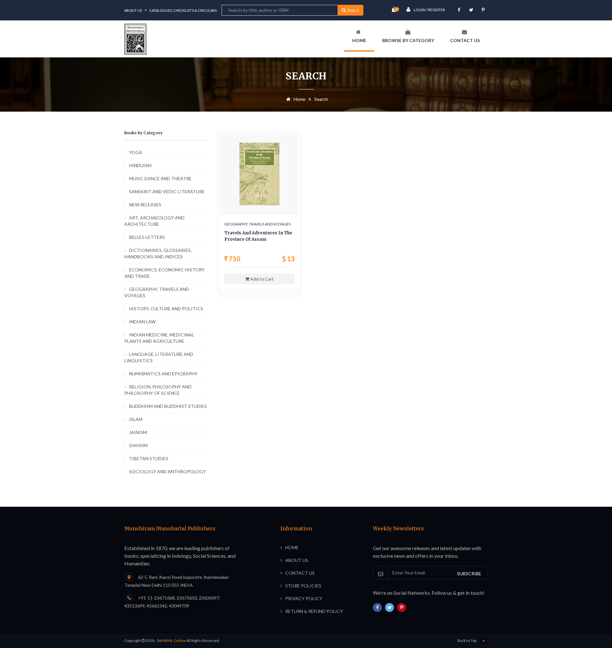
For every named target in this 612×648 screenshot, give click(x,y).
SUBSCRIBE (469, 573)
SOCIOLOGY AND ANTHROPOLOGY (167, 471)
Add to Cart (261, 279)
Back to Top (467, 640)
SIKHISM (138, 445)
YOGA (135, 152)
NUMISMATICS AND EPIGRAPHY (163, 373)
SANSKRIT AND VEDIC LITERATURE (167, 191)
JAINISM (138, 432)
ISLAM (135, 419)
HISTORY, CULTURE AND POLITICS (166, 308)
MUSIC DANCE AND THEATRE (160, 178)
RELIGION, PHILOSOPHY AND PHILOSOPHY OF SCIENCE (158, 390)
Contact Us (465, 40)
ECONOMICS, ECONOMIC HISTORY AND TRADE (164, 273)
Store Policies (303, 585)
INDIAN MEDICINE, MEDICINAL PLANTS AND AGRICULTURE (159, 338)
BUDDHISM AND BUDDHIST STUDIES (168, 406)
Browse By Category (408, 40)
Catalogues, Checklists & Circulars (183, 10)
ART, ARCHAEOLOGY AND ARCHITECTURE (154, 221)
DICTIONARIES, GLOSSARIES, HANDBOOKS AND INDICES (158, 253)
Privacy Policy (303, 598)
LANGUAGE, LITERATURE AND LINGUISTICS (158, 357)
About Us (133, 10)
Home (359, 40)
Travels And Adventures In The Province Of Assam (258, 236)
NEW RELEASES (145, 204)
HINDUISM (140, 165)
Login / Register (429, 9)
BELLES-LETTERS (147, 237)
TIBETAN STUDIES (148, 458)
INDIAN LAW (142, 321)
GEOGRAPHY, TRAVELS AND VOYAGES (156, 292)
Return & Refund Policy (314, 611)
